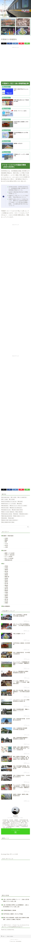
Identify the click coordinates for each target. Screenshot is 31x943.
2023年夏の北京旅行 (6, 497)
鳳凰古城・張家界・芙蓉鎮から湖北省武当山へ (10, 520)
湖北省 (6, 571)
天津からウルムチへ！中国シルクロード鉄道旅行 (19, 505)
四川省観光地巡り (5, 505)
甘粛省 (6, 592)
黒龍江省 (7, 576)
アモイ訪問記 (14, 497)
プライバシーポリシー (14, 939)
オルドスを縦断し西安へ (23, 497)
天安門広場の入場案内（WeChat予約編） (13, 913)
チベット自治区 (8, 556)
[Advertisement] (15, 64)
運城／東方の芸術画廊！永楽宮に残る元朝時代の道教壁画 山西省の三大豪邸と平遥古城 (16, 918)
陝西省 (6, 590)
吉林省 (6, 578)
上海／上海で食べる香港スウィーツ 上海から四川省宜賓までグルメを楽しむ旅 (16, 900)
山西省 (6, 587)
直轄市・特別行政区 (8, 535)
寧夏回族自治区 (8, 560)
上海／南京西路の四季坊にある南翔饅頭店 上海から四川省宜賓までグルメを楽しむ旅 (16, 905)
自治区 (5, 550)
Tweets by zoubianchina (7, 929)
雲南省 (6, 585)
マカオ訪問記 (12, 499)
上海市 (6, 547)
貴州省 (6, 588)
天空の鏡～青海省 (5, 507)
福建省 (6, 595)
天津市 (6, 538)
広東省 (6, 573)
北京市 (6, 545)
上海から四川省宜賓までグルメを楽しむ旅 (9, 501)
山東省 (6, 594)
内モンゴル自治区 (9, 558)
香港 (6, 541)
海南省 (6, 574)
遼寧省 (6, 581)
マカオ (6, 543)
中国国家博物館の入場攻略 (9, 910)
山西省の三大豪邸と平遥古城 (17, 509)
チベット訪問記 (5, 499)
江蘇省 (6, 597)
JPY (11, 854)
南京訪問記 (20, 503)
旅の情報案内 (6, 606)
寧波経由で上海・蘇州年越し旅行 (16, 507)
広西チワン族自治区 (9, 554)
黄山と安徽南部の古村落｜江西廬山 (8, 522)
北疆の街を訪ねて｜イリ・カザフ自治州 (9, 503)
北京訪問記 (20, 501)
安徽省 (6, 602)
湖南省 (6, 569)
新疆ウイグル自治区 (9, 553)
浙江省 (6, 599)
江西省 (6, 567)
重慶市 (6, 540)
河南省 (6, 566)
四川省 (6, 583)
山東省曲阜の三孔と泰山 (7, 509)
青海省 (6, 580)
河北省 (6, 601)
